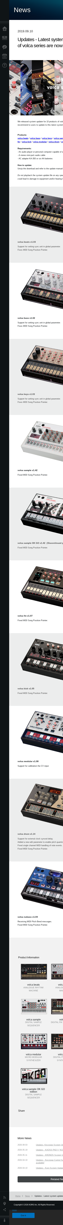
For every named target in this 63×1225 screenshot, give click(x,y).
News (5, 1198)
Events (5, 56)
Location (5, 1204)
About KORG (5, 1220)
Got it (23, 1215)
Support (5, 65)
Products (5, 38)
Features (5, 47)
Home (5, 28)
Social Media (5, 1210)
